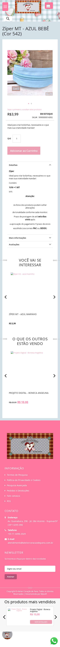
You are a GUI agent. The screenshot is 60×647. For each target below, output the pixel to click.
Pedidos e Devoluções (18, 490)
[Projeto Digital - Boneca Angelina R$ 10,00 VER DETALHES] (18, 623)
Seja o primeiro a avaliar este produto (24, 109)
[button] (28, 103)
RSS (9, 501)
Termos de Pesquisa (17, 474)
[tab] (30, 165)
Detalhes (13, 165)
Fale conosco (13, 495)
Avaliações (14, 244)
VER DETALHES (41, 622)
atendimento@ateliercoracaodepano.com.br (30, 542)
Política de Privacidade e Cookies (23, 480)
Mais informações (17, 237)
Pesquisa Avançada (17, 485)
